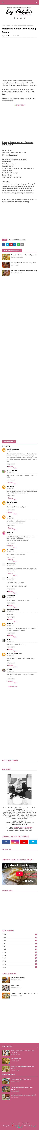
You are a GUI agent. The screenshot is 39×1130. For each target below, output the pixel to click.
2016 (20, 961)
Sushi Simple (15, 985)
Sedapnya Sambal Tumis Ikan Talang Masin (23, 263)
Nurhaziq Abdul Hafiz (14, 653)
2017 (20, 958)
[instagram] (21, 18)
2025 (19, 934)
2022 (20, 943)
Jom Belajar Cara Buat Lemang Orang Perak (23, 1095)
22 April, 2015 (10, 671)
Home (3, 25)
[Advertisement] (19, 59)
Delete (13, 464)
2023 (20, 940)
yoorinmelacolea (13, 449)
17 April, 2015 (10, 565)
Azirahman (11, 595)
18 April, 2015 (10, 611)
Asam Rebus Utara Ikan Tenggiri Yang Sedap (24, 270)
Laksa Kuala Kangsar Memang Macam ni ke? (24, 993)
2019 (20, 952)
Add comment (12, 686)
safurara (10, 532)
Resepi (8, 25)
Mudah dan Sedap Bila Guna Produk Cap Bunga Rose (22, 1051)
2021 (20, 946)
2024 (19, 937)
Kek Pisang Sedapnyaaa (18, 977)
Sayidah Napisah (13, 609)
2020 (20, 949)
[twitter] (24, 18)
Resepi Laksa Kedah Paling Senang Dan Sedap (22, 1067)
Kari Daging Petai (16, 1058)
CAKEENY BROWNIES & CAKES (23, 827)
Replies (10, 466)
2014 (20, 967)
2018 (20, 955)
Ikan (9, 239)
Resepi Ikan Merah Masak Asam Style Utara (23, 255)
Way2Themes (19, 1126)
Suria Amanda (12, 502)
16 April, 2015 (10, 451)
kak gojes (10, 486)
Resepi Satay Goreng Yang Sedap (21, 1079)
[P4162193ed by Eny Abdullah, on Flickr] (19, 105)
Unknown (10, 516)
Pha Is (9, 639)
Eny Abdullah (6, 35)
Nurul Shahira (12, 470)
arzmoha (10, 624)
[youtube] (17, 18)
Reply (9, 464)
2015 (20, 964)
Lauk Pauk (16, 239)
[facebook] (14, 18)
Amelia (9, 669)
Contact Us (26, 1123)
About (18, 1123)
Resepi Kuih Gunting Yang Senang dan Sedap (22, 1088)
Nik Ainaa (10, 550)
